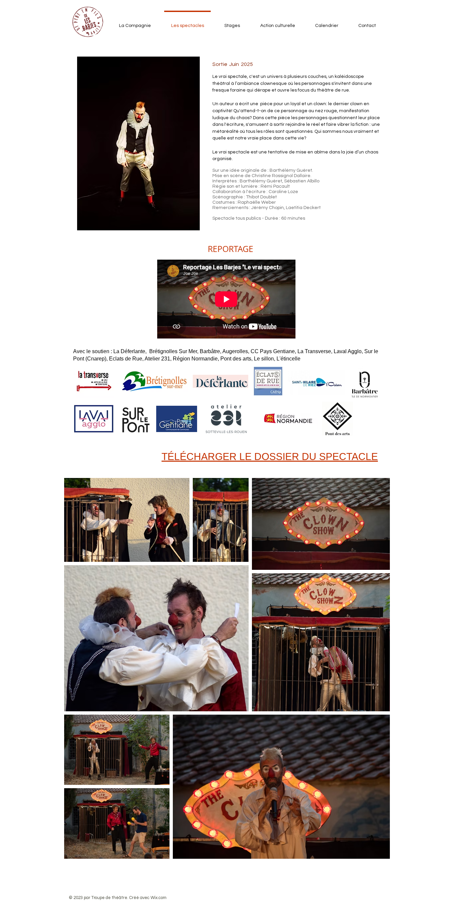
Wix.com (159, 897)
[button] (230, 248)
